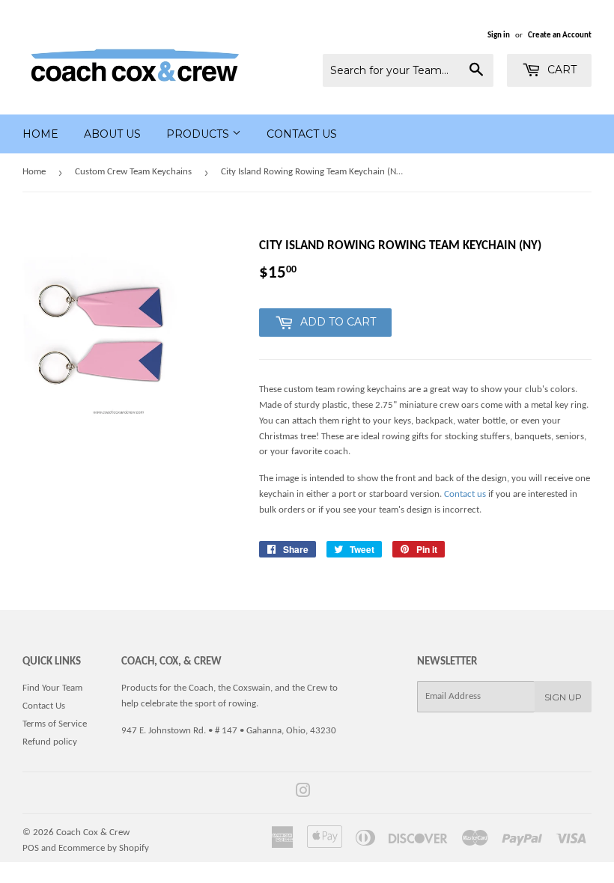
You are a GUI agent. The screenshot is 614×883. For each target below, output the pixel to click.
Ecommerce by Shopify (103, 848)
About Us (112, 134)
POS (30, 848)
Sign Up (563, 697)
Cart (560, 69)
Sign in (498, 35)
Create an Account (560, 35)
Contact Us (302, 134)
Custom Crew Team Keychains (133, 172)
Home (40, 134)
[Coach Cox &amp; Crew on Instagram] (303, 793)
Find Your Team (52, 688)
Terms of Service (54, 724)
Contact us (465, 494)
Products (199, 134)
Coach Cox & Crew (93, 832)
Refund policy (49, 742)
